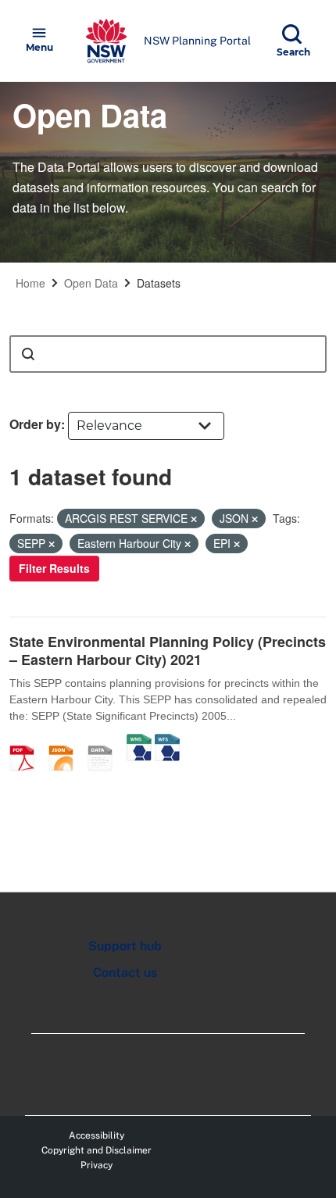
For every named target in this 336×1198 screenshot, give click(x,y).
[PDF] (27, 741)
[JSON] (66, 741)
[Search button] (28, 354)
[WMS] (139, 741)
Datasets (159, 283)
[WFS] (167, 741)
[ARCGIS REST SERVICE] (105, 741)
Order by (35, 424)
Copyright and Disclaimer (96, 1150)
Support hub (125, 946)
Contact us (125, 972)
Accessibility (96, 1135)
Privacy (96, 1165)
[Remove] (194, 519)
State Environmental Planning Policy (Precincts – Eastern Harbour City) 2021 (167, 650)
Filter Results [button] (54, 568)
